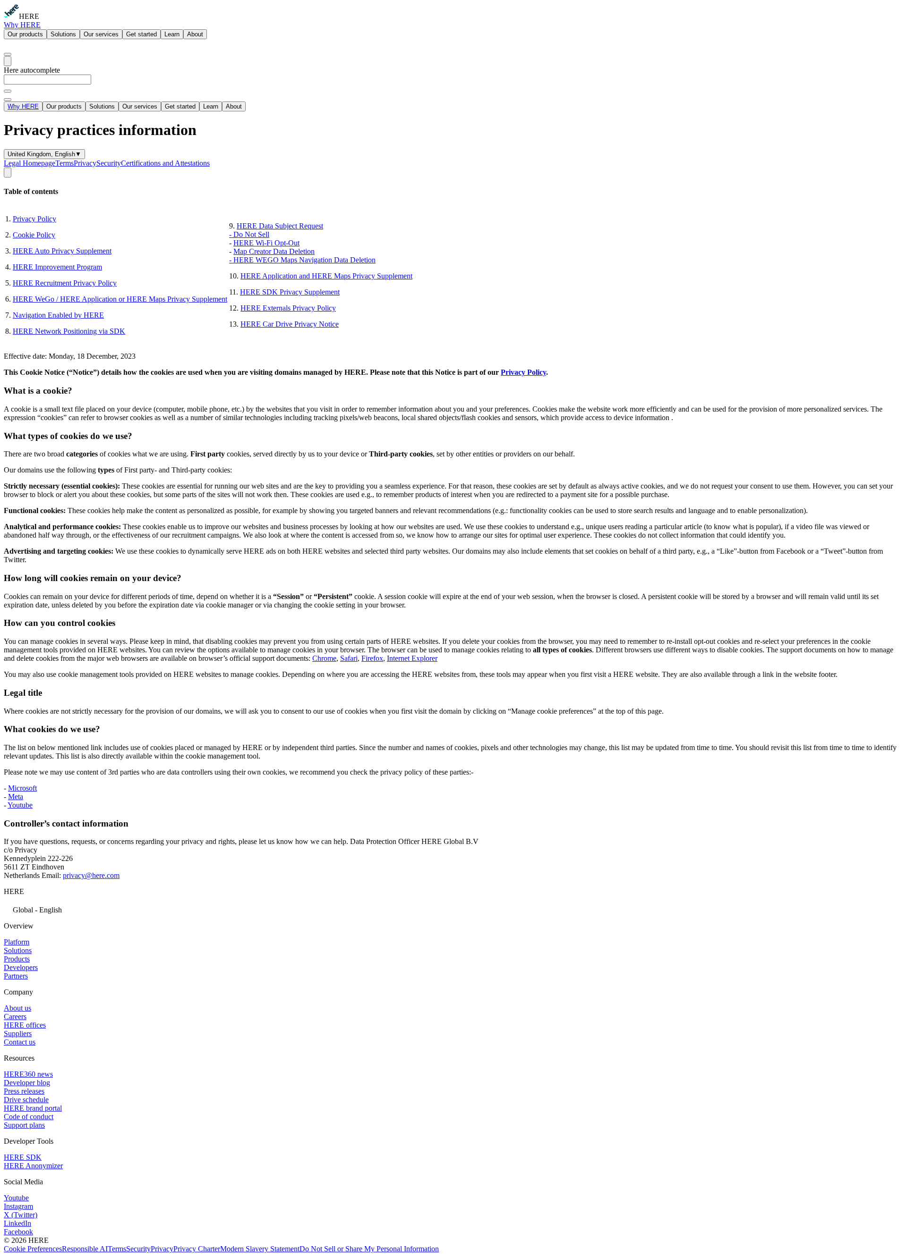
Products (17, 959)
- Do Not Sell (249, 234)
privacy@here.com (91, 875)
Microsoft (22, 788)
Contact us (19, 1042)
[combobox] (453, 84)
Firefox (372, 658)
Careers (15, 1016)
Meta (15, 797)
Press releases (24, 1091)
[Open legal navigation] (7, 172)
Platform (16, 942)
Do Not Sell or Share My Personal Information (369, 1249)
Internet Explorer (412, 658)
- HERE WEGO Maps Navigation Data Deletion (302, 260)
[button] (453, 908)
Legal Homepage (29, 163)
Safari (349, 658)
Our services (101, 34)
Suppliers (18, 1033)
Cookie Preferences (33, 1249)
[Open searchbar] (7, 54)
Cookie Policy (34, 235)
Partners (16, 976)
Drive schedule (26, 1100)
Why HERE (22, 25)
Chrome (324, 658)
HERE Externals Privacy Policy (288, 308)
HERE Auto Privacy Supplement (62, 251)
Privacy (85, 163)
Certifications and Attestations (165, 163)
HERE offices (25, 1025)
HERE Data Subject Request (280, 226)
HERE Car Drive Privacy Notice (289, 324)
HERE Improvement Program (57, 267)
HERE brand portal (33, 1108)
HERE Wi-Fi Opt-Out (266, 243)
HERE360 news (28, 1074)
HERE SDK (23, 1157)
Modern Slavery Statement (259, 1249)
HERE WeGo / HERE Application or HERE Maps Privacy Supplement (120, 299)
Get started (141, 34)
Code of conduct (28, 1117)
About (195, 34)
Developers (21, 967)
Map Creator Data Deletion (274, 251)
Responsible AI (85, 1249)
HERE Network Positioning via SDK (69, 331)
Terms (64, 163)
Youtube (20, 805)
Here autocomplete (32, 70)
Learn (172, 34)
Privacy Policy (34, 219)
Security (108, 163)
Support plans (24, 1125)
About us (17, 1008)
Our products (25, 34)
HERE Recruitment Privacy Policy (65, 283)
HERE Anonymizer (33, 1166)
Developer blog (27, 1083)
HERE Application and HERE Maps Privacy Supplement (326, 276)
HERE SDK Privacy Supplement (290, 292)
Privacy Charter (196, 1249)
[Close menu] (7, 99)
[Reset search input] (7, 91)
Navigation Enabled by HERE (58, 315)
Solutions (63, 34)
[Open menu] (7, 61)
